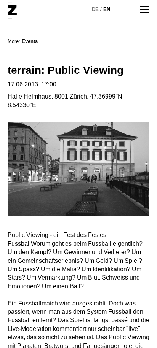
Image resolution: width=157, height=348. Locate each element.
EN (106, 9)
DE (95, 9)
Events (30, 41)
